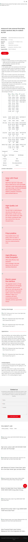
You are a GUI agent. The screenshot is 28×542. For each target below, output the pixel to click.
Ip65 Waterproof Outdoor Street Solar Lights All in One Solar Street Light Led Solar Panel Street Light (13, 468)
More (15, 428)
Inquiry (4, 53)
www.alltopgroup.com (13, 538)
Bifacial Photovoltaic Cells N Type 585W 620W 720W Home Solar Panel (14, 509)
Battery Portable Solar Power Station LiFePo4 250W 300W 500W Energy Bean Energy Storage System (13, 489)
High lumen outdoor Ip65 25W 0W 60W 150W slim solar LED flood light (13, 447)
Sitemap (21, 538)
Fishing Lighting (5, 428)
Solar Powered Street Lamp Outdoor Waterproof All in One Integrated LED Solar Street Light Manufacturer (13, 530)
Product (11, 428)
